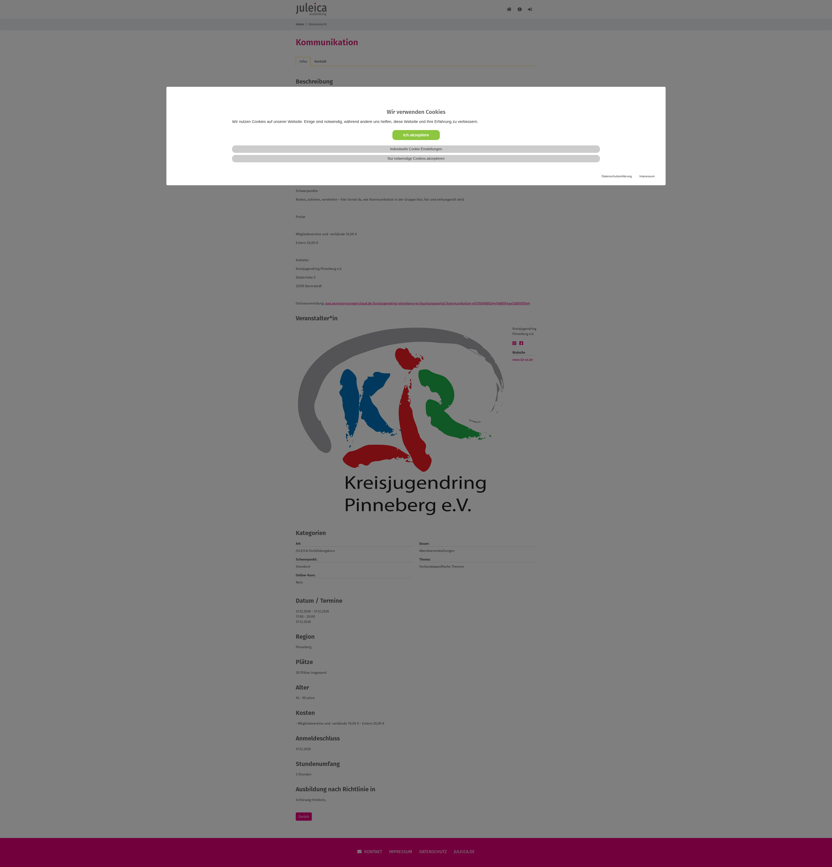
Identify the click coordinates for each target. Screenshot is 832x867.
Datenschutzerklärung (617, 176)
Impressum (647, 176)
